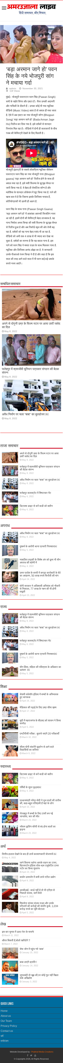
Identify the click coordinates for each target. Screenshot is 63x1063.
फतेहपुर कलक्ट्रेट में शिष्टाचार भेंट (35, 492)
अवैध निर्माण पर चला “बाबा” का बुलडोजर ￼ (25, 414)
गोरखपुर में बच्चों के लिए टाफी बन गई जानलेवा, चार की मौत (36, 815)
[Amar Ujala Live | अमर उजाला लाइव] (31, 8)
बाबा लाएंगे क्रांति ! (28, 962)
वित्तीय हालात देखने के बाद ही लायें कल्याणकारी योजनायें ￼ (29, 854)
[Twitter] (31, 1055)
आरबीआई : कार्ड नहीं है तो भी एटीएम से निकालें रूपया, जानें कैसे (37, 891)
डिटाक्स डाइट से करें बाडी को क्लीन (36, 506)
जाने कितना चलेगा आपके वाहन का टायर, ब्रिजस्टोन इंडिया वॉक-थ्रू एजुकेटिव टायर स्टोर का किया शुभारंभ (39, 865)
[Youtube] (35, 1055)
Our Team (6, 1021)
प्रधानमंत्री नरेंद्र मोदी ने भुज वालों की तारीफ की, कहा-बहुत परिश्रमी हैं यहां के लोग (40, 802)
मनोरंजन (4, 1041)
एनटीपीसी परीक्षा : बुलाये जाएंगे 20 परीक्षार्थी (39, 733)
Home (4, 1010)
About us (6, 1015)
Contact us (7, 1031)
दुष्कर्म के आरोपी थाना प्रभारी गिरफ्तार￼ (38, 546)
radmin (12, 88)
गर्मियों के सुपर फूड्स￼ (30, 787)
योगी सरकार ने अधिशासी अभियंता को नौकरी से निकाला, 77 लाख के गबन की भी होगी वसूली (40, 588)
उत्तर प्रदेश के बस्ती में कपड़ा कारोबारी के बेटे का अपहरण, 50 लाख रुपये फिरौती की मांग (40, 574)
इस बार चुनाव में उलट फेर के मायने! (18, 931)
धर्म (2, 1036)
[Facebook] (27, 1055)
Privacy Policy (9, 1026)
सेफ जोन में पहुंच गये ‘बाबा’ (32, 949)
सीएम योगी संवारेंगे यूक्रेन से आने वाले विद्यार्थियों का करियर (37, 748)
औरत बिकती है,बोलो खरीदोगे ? (16, 940)
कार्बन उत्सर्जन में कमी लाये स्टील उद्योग (37, 877)
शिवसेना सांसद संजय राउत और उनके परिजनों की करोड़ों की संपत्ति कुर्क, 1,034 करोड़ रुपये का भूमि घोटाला (39, 906)
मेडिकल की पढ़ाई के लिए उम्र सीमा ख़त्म (38, 707)
